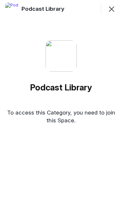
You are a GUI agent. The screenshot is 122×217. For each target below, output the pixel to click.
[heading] (43, 9)
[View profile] (11, 9)
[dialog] (61, 108)
